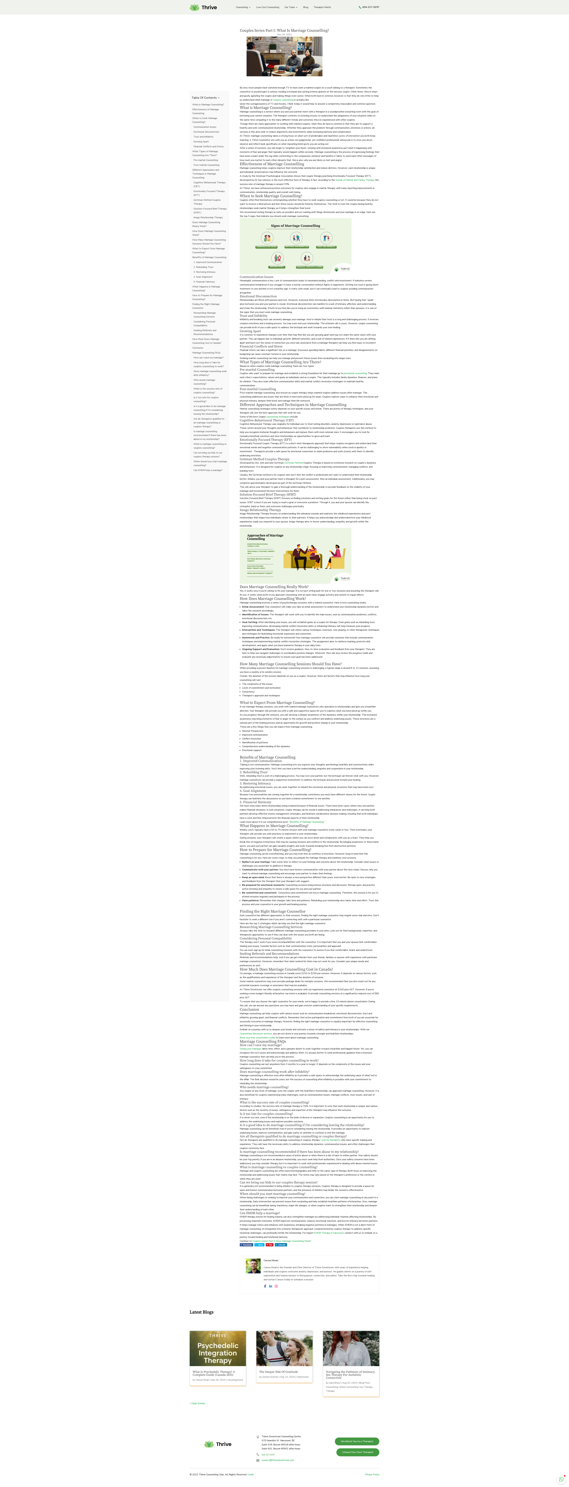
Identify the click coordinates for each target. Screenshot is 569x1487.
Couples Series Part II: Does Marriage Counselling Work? (281, 1241)
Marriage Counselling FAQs (206, 352)
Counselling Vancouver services (256, 1033)
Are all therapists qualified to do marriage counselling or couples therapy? (209, 422)
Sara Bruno (334, 1382)
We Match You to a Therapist (357, 1441)
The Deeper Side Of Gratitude (278, 1372)
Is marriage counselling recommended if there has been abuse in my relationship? (210, 435)
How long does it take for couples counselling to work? (209, 364)
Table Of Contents (206, 97)
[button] (561, 1479)
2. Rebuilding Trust (203, 267)
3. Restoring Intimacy (204, 272)
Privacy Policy (372, 1474)
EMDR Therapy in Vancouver (329, 1233)
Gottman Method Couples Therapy (207, 201)
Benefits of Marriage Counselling (209, 257)
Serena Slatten (270, 1377)
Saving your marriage (250, 1048)
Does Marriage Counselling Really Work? (206, 224)
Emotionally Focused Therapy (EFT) (209, 193)
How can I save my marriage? (209, 357)
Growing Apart (201, 141)
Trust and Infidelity (203, 136)
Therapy (330, 1391)
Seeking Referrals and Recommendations (205, 332)
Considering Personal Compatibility (204, 323)
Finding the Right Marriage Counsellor (206, 306)
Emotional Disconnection (206, 131)
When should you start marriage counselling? (210, 463)
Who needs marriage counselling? (204, 381)
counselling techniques (278, 416)
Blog (305, 7)
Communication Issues (205, 127)
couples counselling (283, 99)
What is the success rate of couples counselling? (208, 390)
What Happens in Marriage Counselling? (206, 288)
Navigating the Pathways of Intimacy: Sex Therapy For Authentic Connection (350, 1375)
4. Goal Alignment (203, 277)
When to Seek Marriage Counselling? (204, 120)
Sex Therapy (366, 1387)
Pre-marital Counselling (206, 160)
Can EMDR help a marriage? (208, 470)
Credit (250, 1474)
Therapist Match (322, 7)
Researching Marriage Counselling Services (205, 314)
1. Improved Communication (208, 262)
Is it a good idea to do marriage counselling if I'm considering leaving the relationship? (210, 410)
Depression (303, 1377)
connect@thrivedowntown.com (278, 1460)
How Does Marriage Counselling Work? (209, 233)
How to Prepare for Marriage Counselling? (207, 297)
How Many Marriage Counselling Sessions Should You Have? (209, 241)
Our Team (289, 7)
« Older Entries (197, 1403)
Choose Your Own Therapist (357, 1452)
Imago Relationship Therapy (208, 217)
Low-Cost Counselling (267, 7)
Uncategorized (235, 1380)
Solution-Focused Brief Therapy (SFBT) (210, 210)
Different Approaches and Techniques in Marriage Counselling (205, 173)
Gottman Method (294, 462)
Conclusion (197, 347)
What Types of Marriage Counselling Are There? (205, 153)
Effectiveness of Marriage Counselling (205, 111)
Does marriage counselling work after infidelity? (210, 373)
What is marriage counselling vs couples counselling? (210, 445)
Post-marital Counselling (206, 165)
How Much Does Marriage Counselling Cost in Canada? (206, 341)
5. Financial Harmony (204, 281)
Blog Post (364, 1382)
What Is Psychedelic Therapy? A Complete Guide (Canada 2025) (214, 1373)
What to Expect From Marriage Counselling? (208, 250)
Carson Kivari (202, 1380)
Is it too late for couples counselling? (206, 399)
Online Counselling (348, 1387)
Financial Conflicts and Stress (209, 146)
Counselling (332, 1387)
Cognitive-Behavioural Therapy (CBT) (210, 184)
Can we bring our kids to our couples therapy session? (208, 454)
